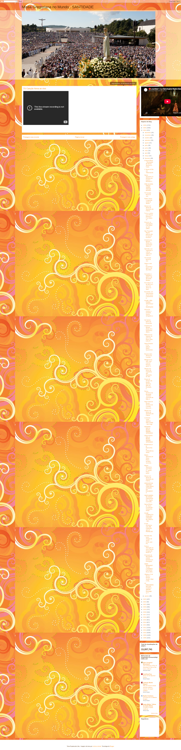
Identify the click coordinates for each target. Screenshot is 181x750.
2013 (145, 625)
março (147, 155)
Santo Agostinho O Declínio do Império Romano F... (148, 178)
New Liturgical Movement (147, 663)
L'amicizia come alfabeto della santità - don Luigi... (148, 421)
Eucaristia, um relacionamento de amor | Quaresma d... (148, 295)
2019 (145, 609)
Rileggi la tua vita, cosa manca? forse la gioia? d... (148, 363)
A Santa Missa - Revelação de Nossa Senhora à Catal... (148, 164)
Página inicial (79, 137)
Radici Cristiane (148, 696)
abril (146, 153)
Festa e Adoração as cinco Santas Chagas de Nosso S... (148, 549)
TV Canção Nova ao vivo (147, 194)
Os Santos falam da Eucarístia (148, 321)
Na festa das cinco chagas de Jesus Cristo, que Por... (148, 539)
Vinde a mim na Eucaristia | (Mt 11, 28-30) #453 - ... (148, 267)
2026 (145, 125)
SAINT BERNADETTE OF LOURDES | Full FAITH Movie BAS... (148, 568)
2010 (145, 632)
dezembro (148, 132)
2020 (145, 607)
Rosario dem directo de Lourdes (148, 355)
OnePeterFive (147, 674)
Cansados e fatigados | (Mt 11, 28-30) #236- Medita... (148, 277)
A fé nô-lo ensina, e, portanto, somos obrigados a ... (148, 313)
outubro (147, 137)
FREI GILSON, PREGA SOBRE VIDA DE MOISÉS (148, 187)
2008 (145, 638)
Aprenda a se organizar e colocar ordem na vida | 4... (148, 252)
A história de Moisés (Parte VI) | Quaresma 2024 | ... (148, 329)
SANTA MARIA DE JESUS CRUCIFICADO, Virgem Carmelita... (148, 498)
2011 (144, 630)
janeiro (147, 596)
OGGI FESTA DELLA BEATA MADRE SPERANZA (148, 439)
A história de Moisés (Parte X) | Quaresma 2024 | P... (148, 243)
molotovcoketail (97, 746)
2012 (145, 627)
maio (146, 150)
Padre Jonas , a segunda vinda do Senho (148, 201)
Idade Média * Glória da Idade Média (149, 705)
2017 (145, 614)
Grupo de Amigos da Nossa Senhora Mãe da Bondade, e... (148, 383)
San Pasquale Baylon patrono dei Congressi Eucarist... (148, 234)
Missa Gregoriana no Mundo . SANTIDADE (58, 7)
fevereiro (147, 158)
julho (146, 145)
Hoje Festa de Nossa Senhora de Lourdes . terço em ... (148, 405)
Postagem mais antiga (127, 137)
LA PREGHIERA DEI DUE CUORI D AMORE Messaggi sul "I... (148, 588)
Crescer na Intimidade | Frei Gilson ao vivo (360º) (148, 225)
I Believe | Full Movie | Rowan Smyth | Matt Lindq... (148, 577)
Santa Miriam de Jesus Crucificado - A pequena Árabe (148, 507)
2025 (145, 127)
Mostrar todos (154, 713)
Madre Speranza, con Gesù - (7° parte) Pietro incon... (148, 469)
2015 (145, 620)
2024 (145, 130)
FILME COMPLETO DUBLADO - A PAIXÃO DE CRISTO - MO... (148, 517)
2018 (145, 612)
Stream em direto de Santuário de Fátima (148, 208)
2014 (145, 622)
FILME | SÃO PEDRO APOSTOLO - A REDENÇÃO (148, 304)
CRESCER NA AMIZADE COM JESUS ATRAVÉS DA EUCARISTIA (148, 487)
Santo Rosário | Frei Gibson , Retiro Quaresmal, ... (148, 347)
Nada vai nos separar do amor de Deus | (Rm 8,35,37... (148, 338)
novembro (148, 135)
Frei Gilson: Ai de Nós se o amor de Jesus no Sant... (148, 286)
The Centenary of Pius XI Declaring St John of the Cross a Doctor (150, 667)
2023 (145, 599)
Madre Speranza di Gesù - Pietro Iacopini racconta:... (148, 459)
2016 (145, 617)
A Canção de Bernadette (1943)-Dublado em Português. (148, 558)
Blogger (112, 746)
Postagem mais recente (31, 137)
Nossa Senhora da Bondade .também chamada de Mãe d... (148, 395)
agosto (147, 143)
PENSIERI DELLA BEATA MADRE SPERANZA (148, 430)
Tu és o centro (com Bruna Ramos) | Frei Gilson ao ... (148, 216)
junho (146, 148)
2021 (145, 604)
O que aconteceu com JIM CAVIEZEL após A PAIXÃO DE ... (148, 528)
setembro (148, 140)
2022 (145, 602)
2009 (145, 635)
